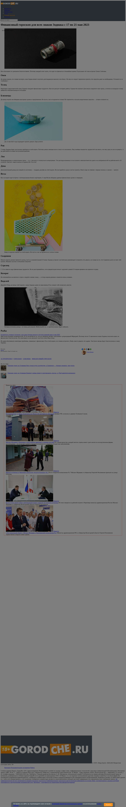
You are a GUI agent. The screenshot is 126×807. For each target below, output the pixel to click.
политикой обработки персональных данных (67, 804)
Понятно (108, 804)
